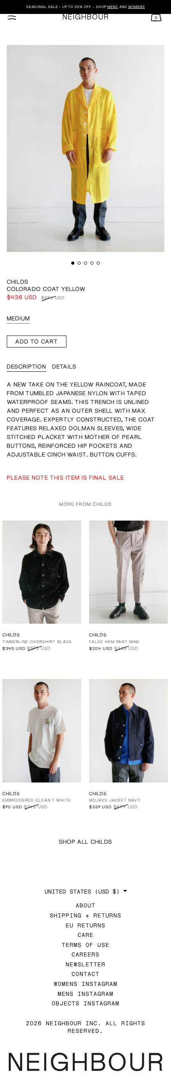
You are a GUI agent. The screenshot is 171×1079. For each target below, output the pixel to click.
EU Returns (85, 925)
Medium (18, 318)
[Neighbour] (85, 17)
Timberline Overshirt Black (37, 641)
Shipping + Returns (85, 915)
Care (85, 934)
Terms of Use (85, 944)
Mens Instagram (85, 993)
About (85, 905)
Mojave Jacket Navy (115, 800)
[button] (72, 263)
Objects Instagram (85, 1003)
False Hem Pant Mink (114, 641)
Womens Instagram (85, 983)
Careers (85, 954)
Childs (17, 281)
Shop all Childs (85, 841)
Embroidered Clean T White (36, 800)
